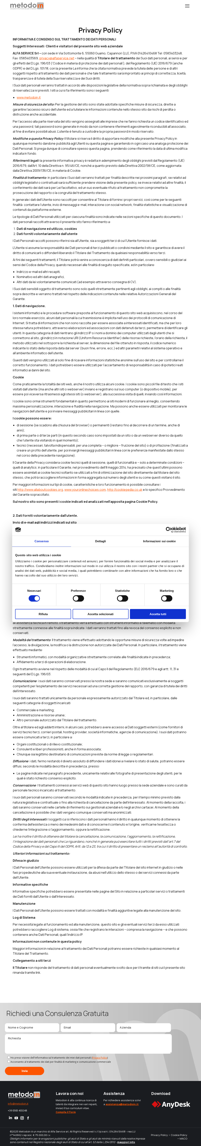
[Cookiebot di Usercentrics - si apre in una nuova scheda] (169, 530)
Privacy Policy (99, 1057)
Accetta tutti (158, 614)
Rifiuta (43, 614)
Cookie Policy (179, 1135)
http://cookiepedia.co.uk (124, 489)
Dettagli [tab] (100, 541)
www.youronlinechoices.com (85, 489)
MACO (183, 1138)
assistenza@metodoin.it (122, 1104)
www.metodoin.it (29, 97)
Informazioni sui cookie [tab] (159, 541)
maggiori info (126, 1142)
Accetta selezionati (100, 614)
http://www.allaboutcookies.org (40, 489)
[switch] (78, 598)
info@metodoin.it (18, 1103)
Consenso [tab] (42, 541)
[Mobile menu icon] (187, 6)
